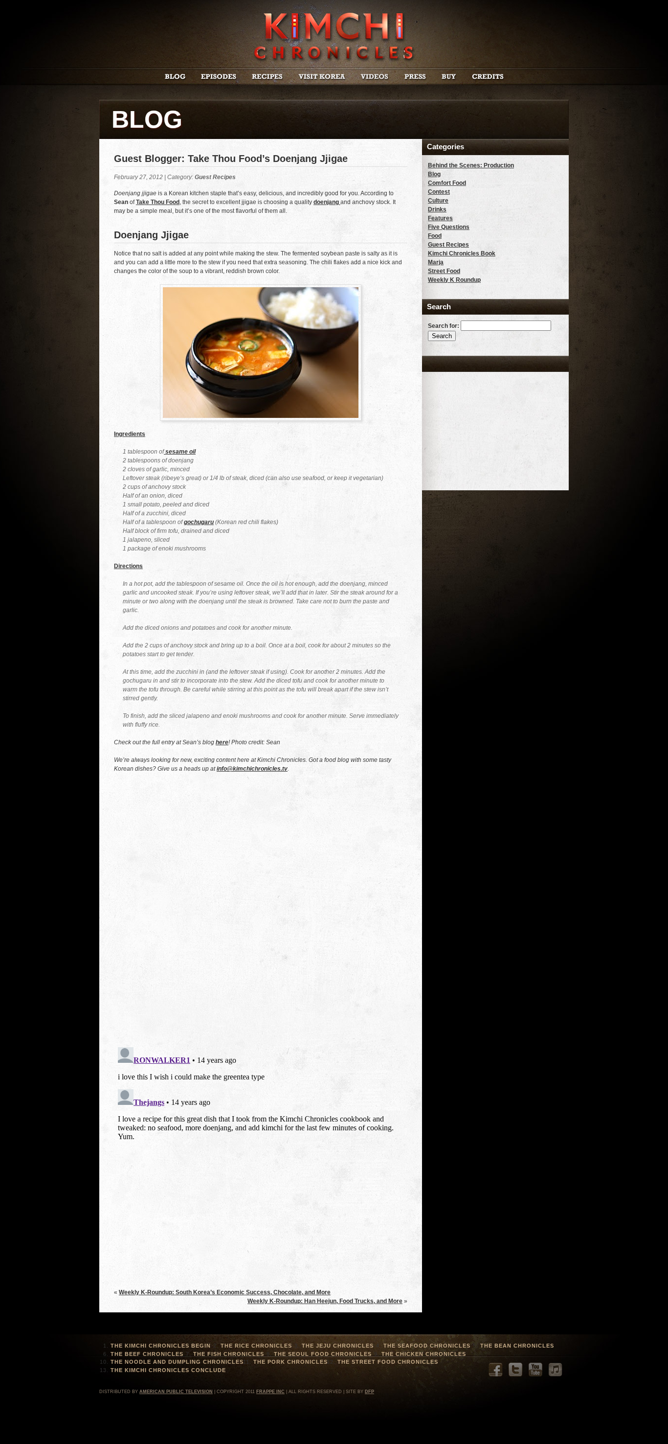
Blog (434, 174)
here (222, 742)
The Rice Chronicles (256, 1346)
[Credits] (487, 77)
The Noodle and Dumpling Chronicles (177, 1362)
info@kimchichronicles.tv (252, 768)
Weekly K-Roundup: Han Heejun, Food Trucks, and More (324, 1301)
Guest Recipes (215, 177)
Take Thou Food (157, 202)
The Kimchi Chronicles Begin (161, 1346)
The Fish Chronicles (228, 1354)
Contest (439, 191)
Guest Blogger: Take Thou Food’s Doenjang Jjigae (231, 158)
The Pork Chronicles (290, 1362)
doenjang (326, 202)
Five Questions (448, 227)
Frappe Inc (270, 1391)
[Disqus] (260, 915)
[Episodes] (218, 77)
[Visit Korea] (322, 77)
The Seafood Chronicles (426, 1346)
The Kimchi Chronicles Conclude (168, 1370)
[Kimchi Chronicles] (334, 60)
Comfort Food (447, 183)
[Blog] (175, 77)
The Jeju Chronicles (338, 1346)
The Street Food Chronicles (387, 1362)
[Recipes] (267, 77)
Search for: (443, 325)
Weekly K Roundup (454, 279)
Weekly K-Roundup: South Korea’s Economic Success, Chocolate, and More (225, 1292)
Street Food (444, 271)
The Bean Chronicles (517, 1346)
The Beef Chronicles (147, 1354)
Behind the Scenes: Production (471, 165)
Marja (436, 262)
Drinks (437, 209)
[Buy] (449, 77)
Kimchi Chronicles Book (461, 253)
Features (440, 218)
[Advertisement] (477, 427)
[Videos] (374, 77)
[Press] (415, 77)
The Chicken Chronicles (423, 1354)
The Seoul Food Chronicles (323, 1354)
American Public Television (176, 1391)
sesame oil (180, 451)
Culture (438, 200)
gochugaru (199, 522)
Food (435, 235)
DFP (369, 1391)
